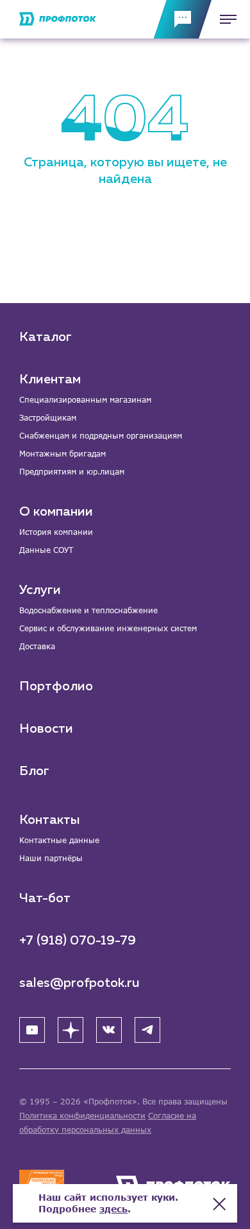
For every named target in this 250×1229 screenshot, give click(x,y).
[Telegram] (147, 1030)
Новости (46, 728)
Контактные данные (59, 840)
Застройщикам (47, 418)
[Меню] (224, 19)
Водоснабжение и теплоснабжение (88, 610)
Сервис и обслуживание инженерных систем (108, 628)
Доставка (37, 646)
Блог (34, 771)
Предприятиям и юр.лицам (71, 471)
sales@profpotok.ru (79, 983)
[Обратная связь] (183, 19)
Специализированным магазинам (85, 400)
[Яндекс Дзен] (70, 1030)
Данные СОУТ (46, 550)
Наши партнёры (51, 858)
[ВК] (109, 1030)
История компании (56, 532)
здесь (113, 1208)
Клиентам (50, 379)
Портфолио (56, 686)
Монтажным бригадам (62, 453)
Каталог (45, 337)
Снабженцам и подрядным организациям (100, 435)
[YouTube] (32, 1030)
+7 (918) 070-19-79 (77, 940)
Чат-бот (45, 898)
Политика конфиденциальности (82, 1115)
